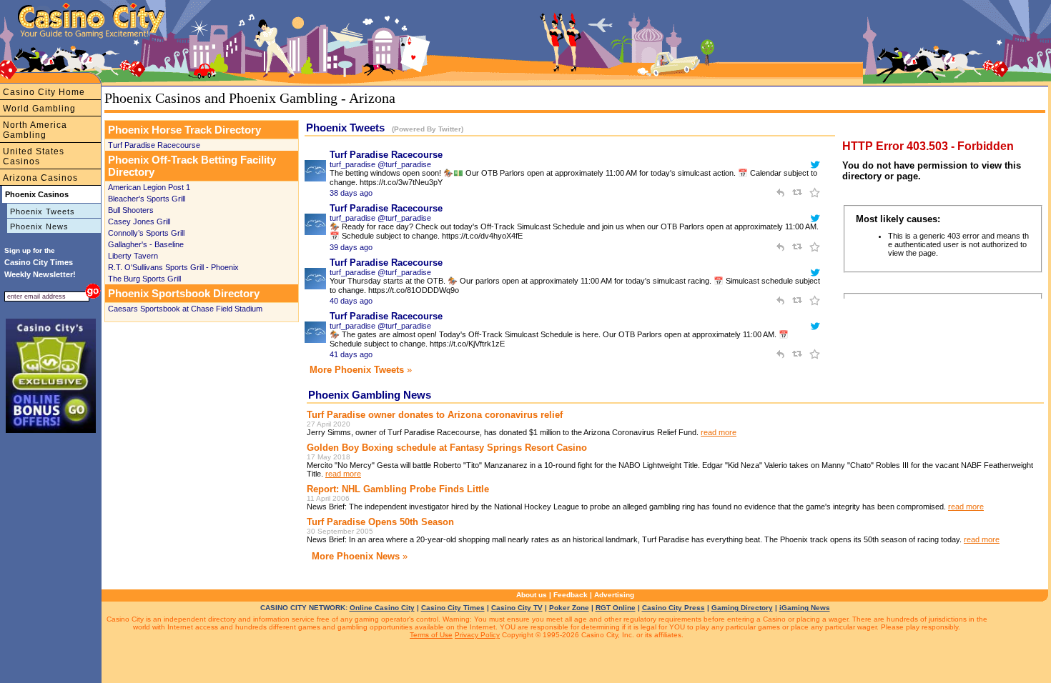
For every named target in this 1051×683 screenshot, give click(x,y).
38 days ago (351, 193)
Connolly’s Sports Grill (146, 233)
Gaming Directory (742, 608)
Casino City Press (673, 608)
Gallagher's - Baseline (146, 244)
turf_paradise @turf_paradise (380, 164)
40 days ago (351, 300)
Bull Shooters (131, 210)
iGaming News (804, 608)
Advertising (614, 595)
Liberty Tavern (133, 255)
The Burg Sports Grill (144, 278)
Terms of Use (431, 635)
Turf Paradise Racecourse (154, 145)
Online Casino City (382, 608)
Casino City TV (517, 608)
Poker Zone (569, 608)
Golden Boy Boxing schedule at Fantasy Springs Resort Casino (447, 447)
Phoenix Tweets (42, 211)
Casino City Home (44, 92)
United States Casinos (33, 156)
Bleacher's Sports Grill (146, 198)
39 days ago (351, 247)
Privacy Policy (477, 635)
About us (531, 595)
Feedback (570, 595)
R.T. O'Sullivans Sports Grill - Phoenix (173, 267)
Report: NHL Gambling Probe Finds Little (398, 489)
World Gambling (39, 109)
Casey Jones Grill (139, 221)
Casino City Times (453, 608)
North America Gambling (35, 130)
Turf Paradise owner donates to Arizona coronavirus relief (435, 414)
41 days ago (351, 354)
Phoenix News (39, 226)
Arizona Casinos (40, 178)
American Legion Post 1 (149, 187)
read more (718, 432)
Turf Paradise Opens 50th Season (380, 522)
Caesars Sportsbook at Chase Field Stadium (185, 308)
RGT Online (616, 608)
